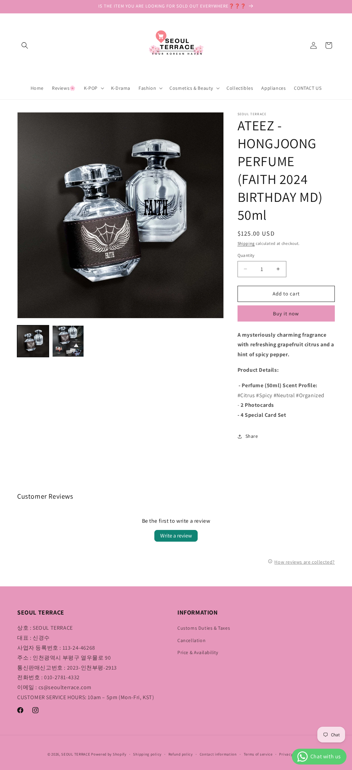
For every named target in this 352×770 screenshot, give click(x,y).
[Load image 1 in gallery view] (33, 341)
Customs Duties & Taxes (203, 628)
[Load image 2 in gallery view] (68, 341)
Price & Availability (197, 652)
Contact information (218, 754)
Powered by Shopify (108, 754)
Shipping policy (147, 754)
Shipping (246, 243)
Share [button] (251, 436)
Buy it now (286, 313)
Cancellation (191, 640)
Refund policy (180, 754)
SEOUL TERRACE (75, 754)
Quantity (246, 255)
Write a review (176, 535)
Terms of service (258, 754)
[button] (24, 45)
